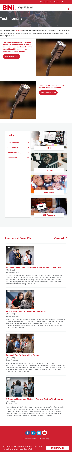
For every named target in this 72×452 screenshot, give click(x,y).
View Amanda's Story (48, 92)
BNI (49, 147)
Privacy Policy (44, 439)
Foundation (49, 192)
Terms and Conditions (30, 439)
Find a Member (12, 147)
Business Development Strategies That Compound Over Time (33, 267)
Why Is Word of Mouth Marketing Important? (26, 311)
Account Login (59, 2)
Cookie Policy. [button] (28, 449)
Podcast (49, 170)
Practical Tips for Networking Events (22, 355)
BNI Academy (49, 214)
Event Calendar (13, 142)
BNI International (45, 2)
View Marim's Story (11, 56)
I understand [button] (57, 448)
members (19, 30)
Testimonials (12, 157)
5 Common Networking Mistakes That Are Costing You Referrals (34, 399)
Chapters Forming (14, 152)
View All (59, 238)
